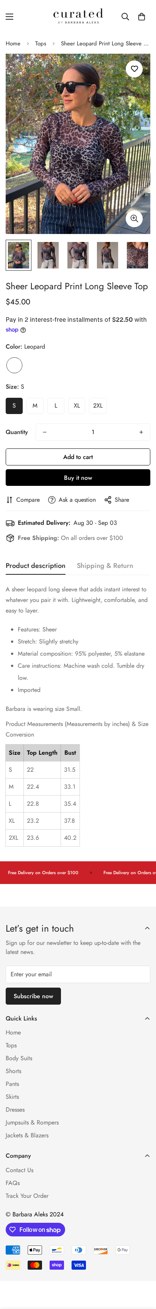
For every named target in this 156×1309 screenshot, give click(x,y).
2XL (98, 405)
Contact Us (19, 1170)
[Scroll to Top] (142, 1268)
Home (13, 43)
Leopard (14, 365)
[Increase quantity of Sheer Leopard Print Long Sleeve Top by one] (141, 432)
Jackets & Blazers (27, 1135)
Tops (40, 43)
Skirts (12, 1096)
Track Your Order (27, 1195)
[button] (141, 16)
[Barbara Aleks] (78, 17)
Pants (12, 1083)
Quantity (17, 432)
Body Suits (19, 1058)
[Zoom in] (134, 218)
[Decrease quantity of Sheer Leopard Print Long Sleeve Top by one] (44, 432)
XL (77, 405)
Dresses (15, 1109)
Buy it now (78, 477)
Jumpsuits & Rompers (32, 1122)
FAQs (13, 1183)
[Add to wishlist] (134, 69)
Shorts (13, 1071)
